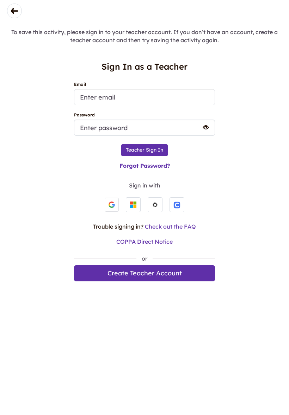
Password (84, 114)
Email (80, 84)
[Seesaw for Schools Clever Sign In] (177, 204)
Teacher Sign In (144, 150)
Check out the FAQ (170, 226)
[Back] (14, 11)
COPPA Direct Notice (144, 241)
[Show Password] (203, 127)
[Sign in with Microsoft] (133, 204)
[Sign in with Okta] (155, 204)
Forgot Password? (144, 165)
